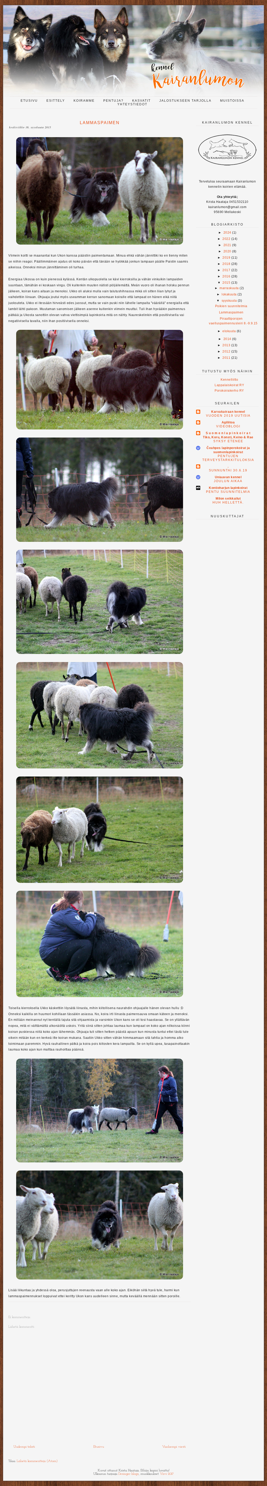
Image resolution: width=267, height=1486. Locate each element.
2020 (227, 251)
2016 (226, 276)
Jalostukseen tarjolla (185, 100)
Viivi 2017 (167, 1474)
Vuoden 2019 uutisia (228, 415)
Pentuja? (113, 100)
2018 (226, 264)
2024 (227, 232)
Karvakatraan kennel (228, 412)
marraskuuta (229, 288)
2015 (226, 282)
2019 (226, 257)
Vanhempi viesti (174, 1446)
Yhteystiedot (132, 104)
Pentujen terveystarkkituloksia (228, 458)
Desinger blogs (128, 1474)
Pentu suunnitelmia (228, 492)
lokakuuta (229, 294)
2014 (227, 339)
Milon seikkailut (228, 498)
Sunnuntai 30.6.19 (228, 470)
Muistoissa (232, 100)
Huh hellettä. (228, 502)
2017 (226, 270)
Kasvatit (141, 100)
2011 (226, 358)
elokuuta (229, 331)
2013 (226, 345)
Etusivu (29, 100)
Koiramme (84, 100)
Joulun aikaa (228, 481)
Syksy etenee (228, 441)
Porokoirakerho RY (229, 390)
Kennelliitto (229, 379)
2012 (226, 351)
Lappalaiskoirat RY (229, 385)
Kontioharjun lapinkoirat (228, 488)
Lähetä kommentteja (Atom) (37, 1461)
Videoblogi (228, 426)
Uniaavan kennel (228, 477)
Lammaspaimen (231, 312)
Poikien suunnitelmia (231, 306)
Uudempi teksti (24, 1446)
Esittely (55, 100)
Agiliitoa (228, 422)
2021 (227, 245)
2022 (226, 239)
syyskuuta (229, 300)
